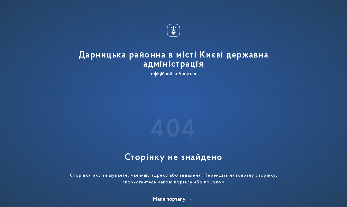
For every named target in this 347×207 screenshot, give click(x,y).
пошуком (214, 182)
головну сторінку (256, 175)
